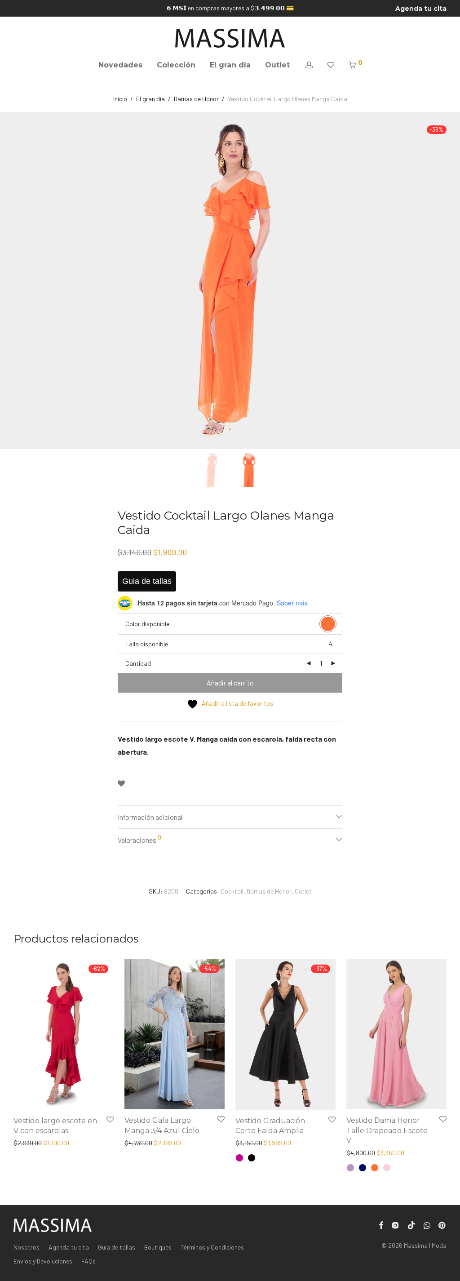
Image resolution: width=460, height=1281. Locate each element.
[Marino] (362, 1168)
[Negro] (252, 1158)
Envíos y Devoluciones (42, 1261)
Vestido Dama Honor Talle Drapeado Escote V (387, 1130)
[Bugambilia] (239, 1158)
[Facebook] (381, 1224)
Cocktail (232, 891)
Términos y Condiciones (212, 1247)
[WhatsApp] (427, 1224)
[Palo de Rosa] (387, 1168)
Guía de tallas (116, 1247)
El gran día (230, 65)
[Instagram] (395, 1224)
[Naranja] (375, 1168)
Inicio (120, 98)
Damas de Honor (196, 98)
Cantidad (138, 663)
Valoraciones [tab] (139, 838)
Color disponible (147, 623)
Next (444, 280)
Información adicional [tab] (150, 817)
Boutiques (158, 1247)
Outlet (277, 65)
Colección (176, 65)
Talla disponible (146, 644)
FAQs (88, 1261)
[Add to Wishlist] (121, 783)
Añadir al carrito (230, 682)
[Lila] (350, 1168)
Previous (15, 280)
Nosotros (26, 1247)
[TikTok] (411, 1224)
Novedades (120, 65)
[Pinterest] (442, 1224)
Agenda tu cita (421, 8)
